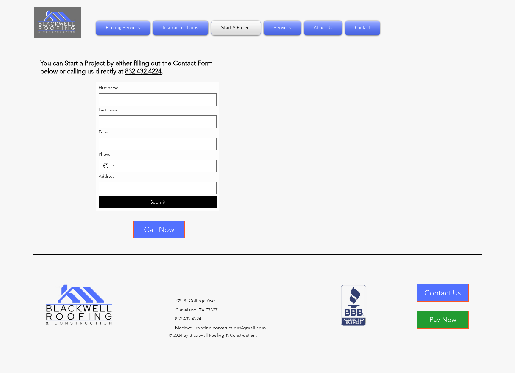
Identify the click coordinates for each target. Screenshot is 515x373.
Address (106, 176)
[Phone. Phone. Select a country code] (108, 165)
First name (108, 87)
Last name (108, 110)
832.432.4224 (143, 71)
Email (103, 132)
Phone (105, 154)
